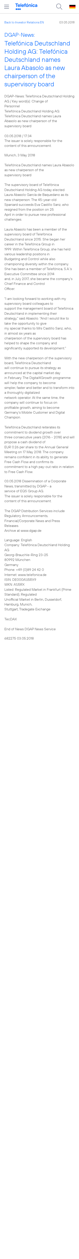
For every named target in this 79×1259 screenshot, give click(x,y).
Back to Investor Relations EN (24, 22)
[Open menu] (6, 6)
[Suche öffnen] (59, 6)
